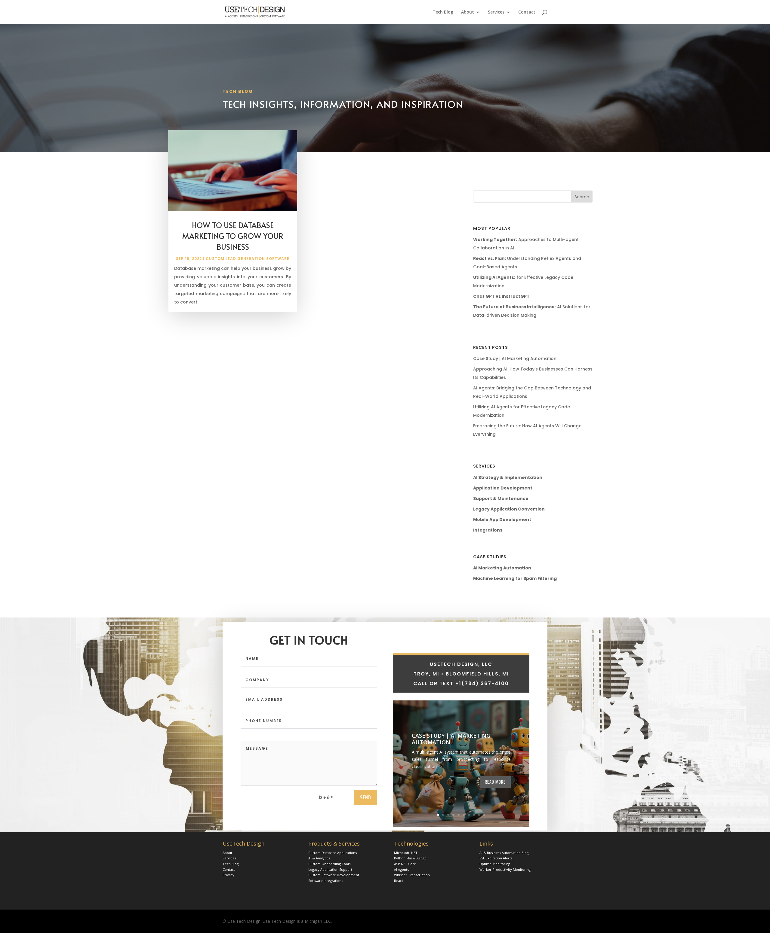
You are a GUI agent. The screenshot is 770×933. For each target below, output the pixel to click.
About (467, 12)
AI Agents (401, 869)
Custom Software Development (333, 875)
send (365, 797)
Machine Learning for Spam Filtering (515, 578)
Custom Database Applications (332, 852)
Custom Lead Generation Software (247, 258)
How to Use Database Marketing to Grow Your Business (232, 236)
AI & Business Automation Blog (503, 852)
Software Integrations (325, 880)
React (398, 880)
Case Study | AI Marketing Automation (514, 358)
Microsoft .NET (405, 852)
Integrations (487, 530)
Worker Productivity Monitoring (505, 869)
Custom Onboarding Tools (329, 863)
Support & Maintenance (500, 498)
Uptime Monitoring (494, 863)
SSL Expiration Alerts (495, 858)
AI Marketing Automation (502, 568)
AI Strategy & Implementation (507, 477)
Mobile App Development (502, 520)
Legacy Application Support (330, 869)
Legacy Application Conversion (509, 509)
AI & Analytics (319, 858)
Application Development (502, 488)
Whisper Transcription (412, 875)
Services (496, 12)
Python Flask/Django (410, 858)
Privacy (228, 875)
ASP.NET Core (405, 863)
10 (484, 815)
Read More (495, 782)
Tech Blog (443, 12)
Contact (526, 12)
